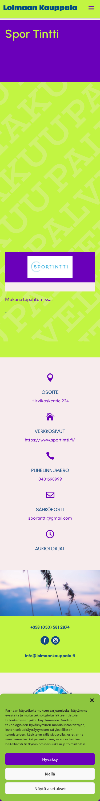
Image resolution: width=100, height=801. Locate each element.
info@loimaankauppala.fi (50, 655)
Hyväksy (50, 759)
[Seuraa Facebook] (45, 640)
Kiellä (50, 774)
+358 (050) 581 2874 (50, 627)
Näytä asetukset (50, 788)
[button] (92, 700)
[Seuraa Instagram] (55, 640)
